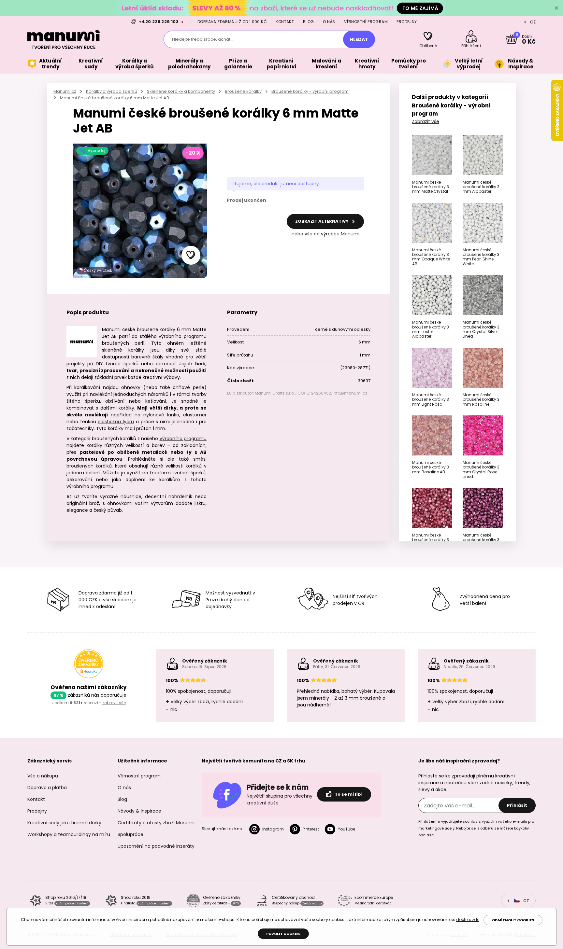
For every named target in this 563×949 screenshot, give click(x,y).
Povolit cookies (283, 933)
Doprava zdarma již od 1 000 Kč (232, 21)
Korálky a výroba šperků (111, 91)
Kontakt (285, 21)
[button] (190, 255)
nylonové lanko (161, 415)
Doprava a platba (47, 787)
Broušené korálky (243, 91)
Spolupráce (130, 834)
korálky (126, 408)
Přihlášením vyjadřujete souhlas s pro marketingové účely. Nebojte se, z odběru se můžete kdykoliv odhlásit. (476, 828)
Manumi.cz (64, 91)
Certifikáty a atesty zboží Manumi (156, 822)
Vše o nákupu (42, 776)
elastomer (195, 415)
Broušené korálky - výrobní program (310, 91)
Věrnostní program (366, 21)
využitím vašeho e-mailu (504, 821)
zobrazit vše (114, 702)
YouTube (346, 829)
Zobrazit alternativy (322, 221)
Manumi (350, 233)
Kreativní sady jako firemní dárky (64, 822)
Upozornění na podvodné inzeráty (156, 846)
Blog (308, 21)
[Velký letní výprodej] (281, 8)
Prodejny (407, 21)
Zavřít (556, 8)
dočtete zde (467, 919)
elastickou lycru (116, 421)
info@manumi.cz (350, 393)
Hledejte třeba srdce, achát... (202, 39)
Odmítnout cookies (513, 920)
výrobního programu (183, 438)
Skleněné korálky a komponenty (181, 91)
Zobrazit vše (425, 121)
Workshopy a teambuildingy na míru (68, 834)
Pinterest (311, 829)
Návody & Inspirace (139, 811)
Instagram (273, 829)
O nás (329, 21)
